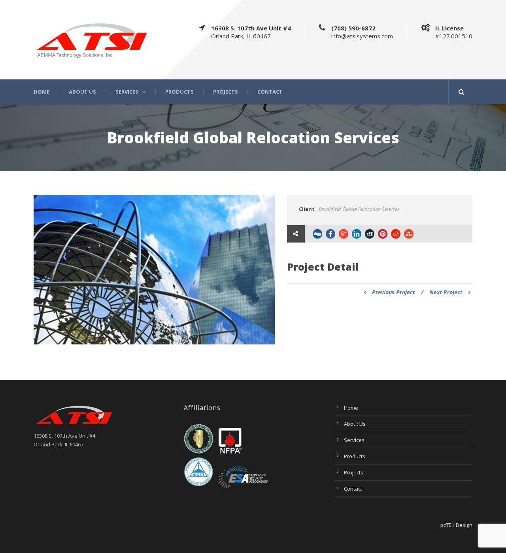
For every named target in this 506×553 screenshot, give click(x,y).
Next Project (446, 292)
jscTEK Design (456, 525)
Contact (270, 91)
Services (126, 91)
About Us (82, 91)
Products (179, 91)
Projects (225, 91)
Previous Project (393, 292)
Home (41, 91)
